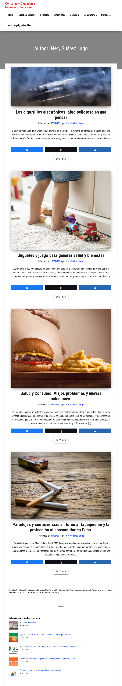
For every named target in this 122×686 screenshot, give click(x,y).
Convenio (74, 15)
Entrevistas (59, 15)
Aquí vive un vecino (28, 622)
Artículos (44, 15)
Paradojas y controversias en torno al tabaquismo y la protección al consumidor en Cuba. (61, 527)
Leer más (61, 158)
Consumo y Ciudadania (20, 3)
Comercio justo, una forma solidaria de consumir (40, 670)
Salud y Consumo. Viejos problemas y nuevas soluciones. (61, 396)
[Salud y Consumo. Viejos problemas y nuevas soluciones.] (61, 348)
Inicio (10, 15)
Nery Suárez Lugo (75, 123)
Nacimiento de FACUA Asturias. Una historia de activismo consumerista (50, 646)
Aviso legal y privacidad (19, 25)
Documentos (90, 15)
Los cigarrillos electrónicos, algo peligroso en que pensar (61, 114)
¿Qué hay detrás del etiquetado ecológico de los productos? (45, 634)
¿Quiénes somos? (26, 15)
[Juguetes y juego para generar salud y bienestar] (61, 210)
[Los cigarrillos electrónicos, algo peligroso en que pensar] (61, 86)
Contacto (106, 15)
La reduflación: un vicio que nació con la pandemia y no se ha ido (47, 658)
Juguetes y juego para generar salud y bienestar (61, 255)
